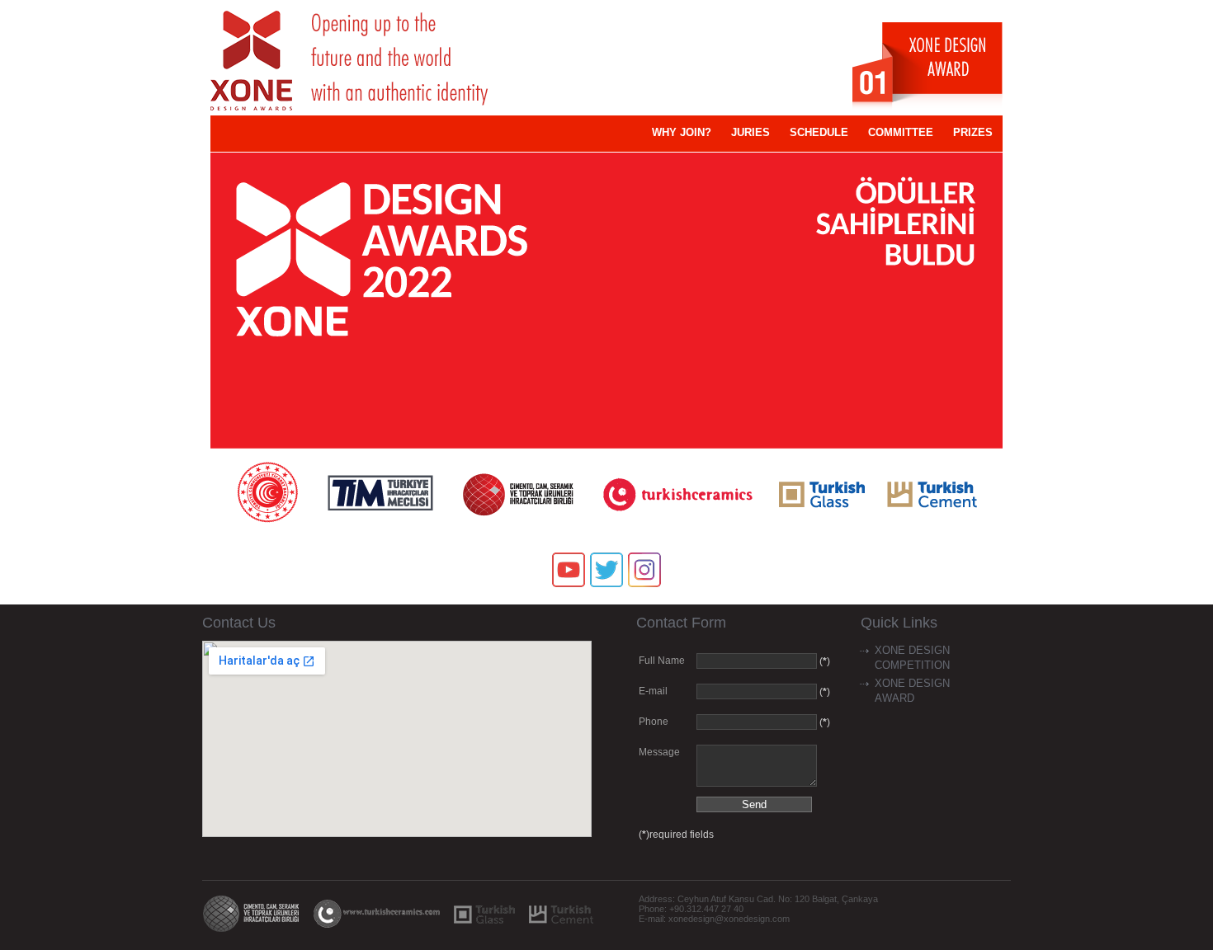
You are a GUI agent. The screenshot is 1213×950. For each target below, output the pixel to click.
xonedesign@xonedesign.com (729, 919)
